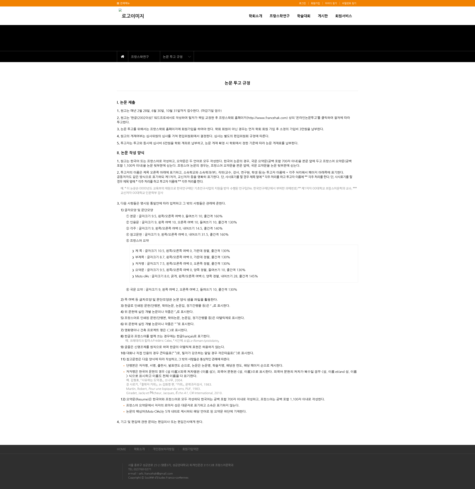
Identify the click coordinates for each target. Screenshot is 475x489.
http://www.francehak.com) (268, 118)
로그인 (302, 3)
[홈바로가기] (131, 15)
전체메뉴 (125, 3)
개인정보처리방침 (163, 449)
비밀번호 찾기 (349, 3)
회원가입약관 (190, 449)
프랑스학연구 (280, 16)
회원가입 (315, 3)
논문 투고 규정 (173, 57)
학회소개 (255, 16)
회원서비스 (343, 16)
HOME (122, 56)
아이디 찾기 (331, 3)
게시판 (323, 16)
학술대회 (303, 16)
